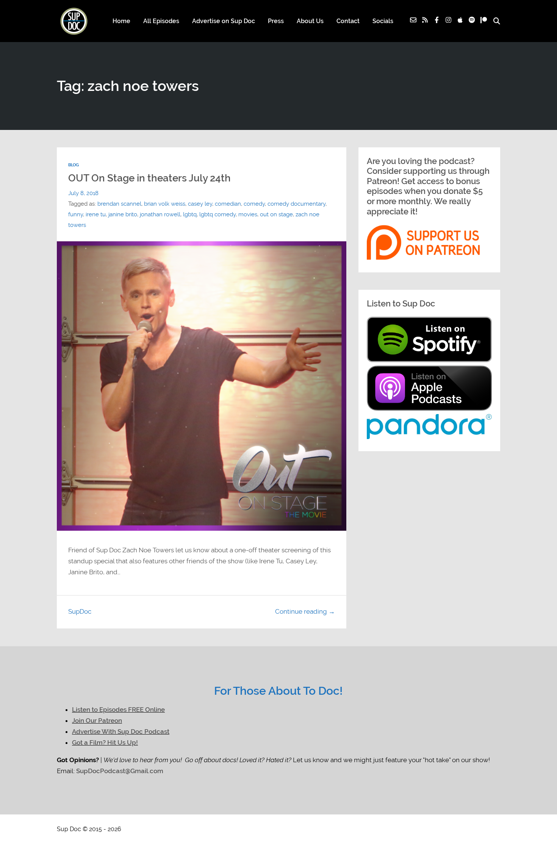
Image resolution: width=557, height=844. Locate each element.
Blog (73, 164)
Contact (348, 21)
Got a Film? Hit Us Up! (105, 742)
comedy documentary (296, 203)
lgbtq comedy (217, 214)
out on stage (276, 214)
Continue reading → (305, 611)
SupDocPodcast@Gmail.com (119, 771)
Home (121, 21)
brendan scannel (119, 203)
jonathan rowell (160, 214)
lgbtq (190, 214)
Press (276, 21)
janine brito (122, 214)
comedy (254, 203)
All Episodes (161, 21)
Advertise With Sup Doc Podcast (120, 731)
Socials (382, 21)
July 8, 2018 (83, 193)
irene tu (96, 214)
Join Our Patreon (97, 720)
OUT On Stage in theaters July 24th (149, 178)
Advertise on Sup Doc (223, 21)
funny (75, 214)
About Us (310, 21)
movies (247, 214)
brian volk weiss (164, 203)
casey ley (200, 203)
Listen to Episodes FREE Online (118, 709)
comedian (228, 203)
